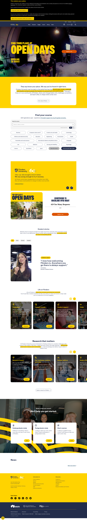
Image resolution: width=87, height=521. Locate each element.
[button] (64, 25)
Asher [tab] (17, 240)
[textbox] (43, 124)
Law (18, 144)
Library (57, 485)
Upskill (71, 440)
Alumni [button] (43, 24)
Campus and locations (60, 480)
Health (71, 136)
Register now (69, 51)
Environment (60, 136)
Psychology (68, 144)
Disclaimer (24, 511)
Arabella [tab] (29, 240)
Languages (68, 140)
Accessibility (35, 511)
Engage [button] (39, 24)
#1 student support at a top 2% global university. (53, 118)
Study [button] (29, 24)
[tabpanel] (43, 261)
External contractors (37, 488)
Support (71, 326)
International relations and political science (47, 140)
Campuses (26, 326)
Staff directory (59, 482)
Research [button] (34, 24)
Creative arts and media (52, 132)
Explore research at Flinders (43, 390)
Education (38, 136)
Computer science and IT (35, 132)
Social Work (28, 148)
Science (16, 148)
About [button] (52, 24)
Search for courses (15, 121)
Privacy (45, 511)
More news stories (72, 465)
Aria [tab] (12, 240)
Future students (36, 479)
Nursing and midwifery (52, 144)
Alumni (34, 480)
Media (34, 482)
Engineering (49, 136)
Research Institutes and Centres (62, 486)
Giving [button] (48, 24)
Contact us (58, 479)
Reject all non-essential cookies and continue (22, 18)
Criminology (69, 132)
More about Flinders (42, 100)
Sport (41, 148)
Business (18, 132)
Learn (27, 440)
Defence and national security (21, 136)
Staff (34, 486)
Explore (49, 379)
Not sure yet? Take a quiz (68, 148)
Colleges (57, 483)
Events (49, 326)
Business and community (38, 483)
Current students (36, 485)
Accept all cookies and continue (19, 10)
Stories (26, 379)
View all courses (54, 148)
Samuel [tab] (22, 240)
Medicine (35, 144)
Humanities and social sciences (22, 140)
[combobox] (43, 124)
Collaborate (70, 379)
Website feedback (14, 511)
